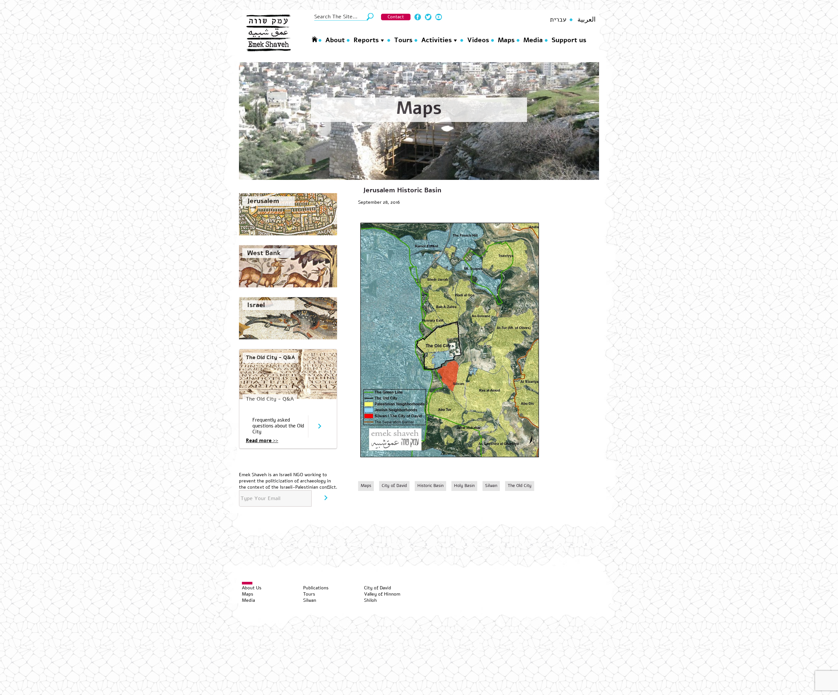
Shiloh (370, 600)
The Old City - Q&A (270, 357)
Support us (569, 40)
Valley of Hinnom (382, 594)
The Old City (520, 486)
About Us (252, 588)
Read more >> (262, 440)
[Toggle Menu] (247, 583)
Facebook (417, 17)
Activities (436, 40)
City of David (394, 486)
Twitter (428, 17)
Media (533, 40)
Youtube (438, 17)
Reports (366, 40)
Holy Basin (464, 486)
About (335, 40)
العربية (586, 19)
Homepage (314, 39)
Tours (403, 40)
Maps (506, 40)
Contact (396, 17)
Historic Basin (430, 486)
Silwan (491, 486)
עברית (558, 19)
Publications (316, 588)
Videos (478, 40)
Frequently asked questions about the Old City (278, 426)
